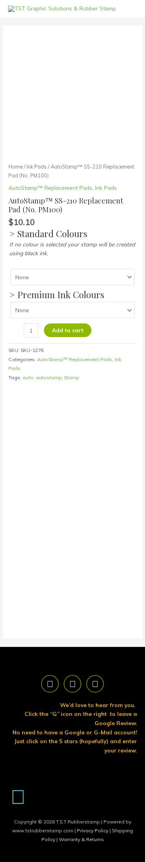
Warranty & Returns (81, 839)
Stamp (71, 377)
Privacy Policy (93, 830)
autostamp (49, 377)
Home (15, 166)
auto (28, 377)
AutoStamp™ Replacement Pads (50, 187)
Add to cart (67, 330)
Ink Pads (37, 166)
